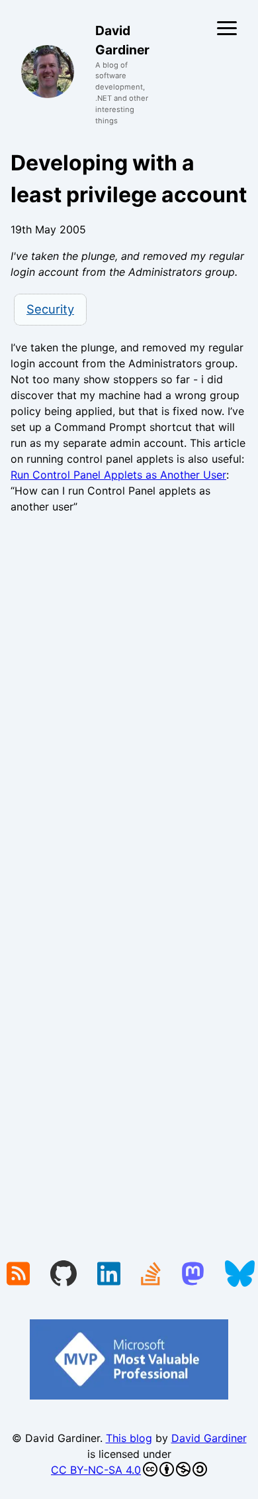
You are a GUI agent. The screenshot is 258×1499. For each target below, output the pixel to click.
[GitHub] (63, 1274)
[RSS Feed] (18, 1274)
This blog (129, 1438)
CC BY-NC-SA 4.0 (96, 1469)
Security (50, 309)
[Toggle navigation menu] (227, 28)
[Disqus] (129, 706)
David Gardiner (209, 1438)
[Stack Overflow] (151, 1274)
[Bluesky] (240, 1274)
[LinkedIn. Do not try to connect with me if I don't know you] (108, 1274)
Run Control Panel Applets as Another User (118, 474)
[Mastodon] (192, 1274)
